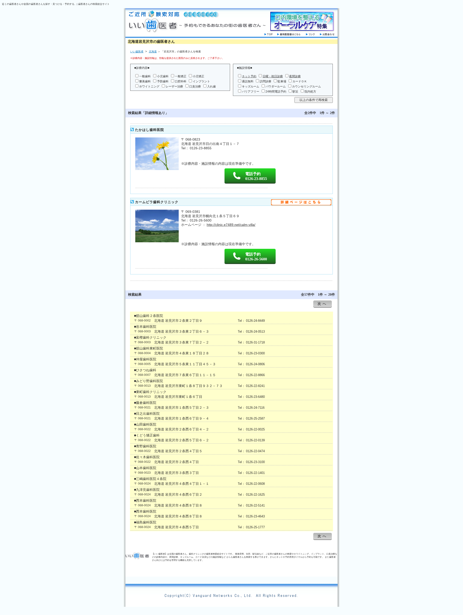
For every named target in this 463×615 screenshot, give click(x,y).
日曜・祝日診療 (273, 76)
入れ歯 (211, 86)
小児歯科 (163, 76)
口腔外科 (180, 81)
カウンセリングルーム (306, 86)
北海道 (153, 51)
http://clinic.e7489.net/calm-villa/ (231, 225)
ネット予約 (249, 76)
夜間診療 (295, 76)
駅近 (295, 91)
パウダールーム (276, 86)
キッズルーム (250, 86)
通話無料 (247, 81)
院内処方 (310, 91)
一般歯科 (145, 76)
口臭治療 (195, 86)
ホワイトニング (149, 86)
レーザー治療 (174, 86)
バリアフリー (250, 91)
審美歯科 (145, 81)
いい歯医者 (136, 51)
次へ (323, 304)
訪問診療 (265, 81)
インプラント (201, 81)
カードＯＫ (300, 81)
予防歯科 (163, 81)
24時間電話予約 (276, 91)
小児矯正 (198, 76)
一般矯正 (180, 76)
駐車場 (282, 81)
